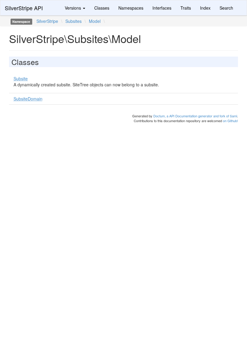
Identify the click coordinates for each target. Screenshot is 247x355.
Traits (185, 8)
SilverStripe (47, 21)
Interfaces (161, 8)
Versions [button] (73, 8)
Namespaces (130, 8)
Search (226, 8)
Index (205, 8)
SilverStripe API (24, 8)
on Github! (230, 120)
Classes (101, 8)
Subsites (73, 21)
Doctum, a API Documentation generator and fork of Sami (195, 115)
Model (95, 21)
